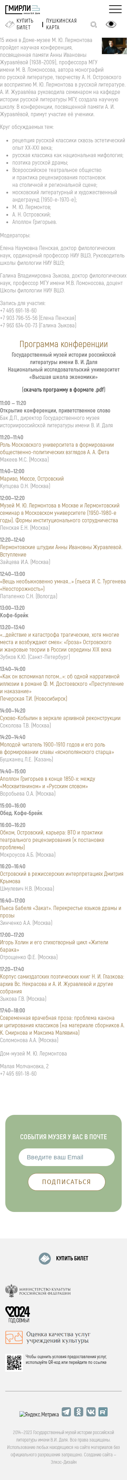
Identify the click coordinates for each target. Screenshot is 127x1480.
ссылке (100, 1362)
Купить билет (25, 24)
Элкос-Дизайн (64, 1462)
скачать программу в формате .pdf (64, 389)
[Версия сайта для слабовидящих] (111, 24)
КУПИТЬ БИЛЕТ (72, 1258)
